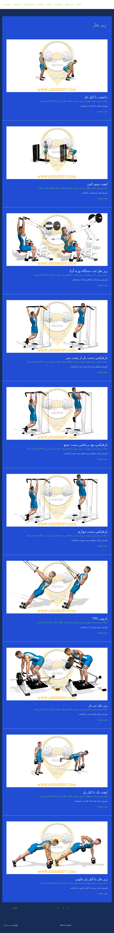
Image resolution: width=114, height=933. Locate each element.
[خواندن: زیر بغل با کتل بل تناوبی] (56, 847)
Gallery (17, 4)
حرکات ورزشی (102, 101)
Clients (41, 4)
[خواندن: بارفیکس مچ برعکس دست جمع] (56, 413)
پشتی (75, 101)
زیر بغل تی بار (98, 705)
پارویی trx (100, 618)
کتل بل (59, 101)
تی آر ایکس (68, 622)
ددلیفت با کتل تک (96, 97)
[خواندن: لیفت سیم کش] (56, 152)
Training (58, 4)
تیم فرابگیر (7, 925)
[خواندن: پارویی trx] (56, 587)
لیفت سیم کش (97, 184)
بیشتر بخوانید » (102, 111)
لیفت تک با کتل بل (95, 792)
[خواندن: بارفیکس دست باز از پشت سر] (56, 326)
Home (78, 4)
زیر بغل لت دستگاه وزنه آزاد (88, 270)
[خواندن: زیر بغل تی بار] (56, 674)
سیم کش (69, 188)
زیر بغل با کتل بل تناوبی (91, 879)
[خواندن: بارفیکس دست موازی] (56, 500)
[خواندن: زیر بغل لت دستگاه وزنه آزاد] (56, 239)
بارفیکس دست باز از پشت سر (87, 357)
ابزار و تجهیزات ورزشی (86, 101)
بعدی (14, 907)
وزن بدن (46, 361)
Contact (7, 4)
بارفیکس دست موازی (93, 531)
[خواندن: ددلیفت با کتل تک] (56, 65)
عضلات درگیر (68, 101)
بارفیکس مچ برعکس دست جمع (86, 444)
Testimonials (29, 4)
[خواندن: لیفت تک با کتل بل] (56, 761)
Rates (49, 4)
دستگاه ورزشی (67, 275)
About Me (69, 4)
